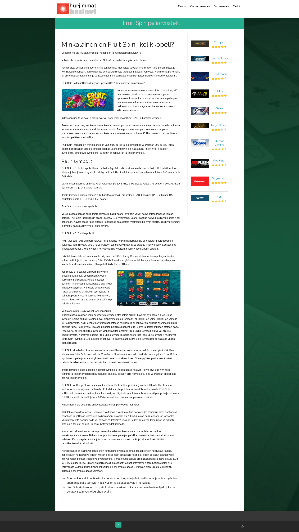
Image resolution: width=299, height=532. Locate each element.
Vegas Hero (219, 178)
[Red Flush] (200, 163)
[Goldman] (200, 93)
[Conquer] (200, 43)
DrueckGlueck (219, 58)
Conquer (219, 42)
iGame (219, 108)
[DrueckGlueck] (200, 58)
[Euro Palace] (200, 76)
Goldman (219, 91)
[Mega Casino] (200, 125)
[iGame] (200, 111)
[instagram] (241, 526)
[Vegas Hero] (200, 181)
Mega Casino (219, 125)
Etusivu (182, 6)
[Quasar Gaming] (200, 143)
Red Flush (219, 160)
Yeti (219, 196)
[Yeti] (200, 198)
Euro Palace (219, 74)
